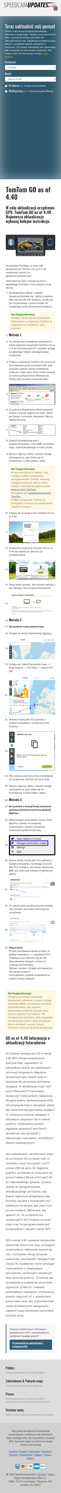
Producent (10, 62)
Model (8, 74)
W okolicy (27, 85)
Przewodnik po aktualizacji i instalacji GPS (27, 1345)
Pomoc (10, 1393)
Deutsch (46, 1451)
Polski (30, 1458)
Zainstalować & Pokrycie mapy (24, 1380)
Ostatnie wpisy (15, 1409)
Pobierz (10, 1367)
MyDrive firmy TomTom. (23, 489)
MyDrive (47, 633)
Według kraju (31, 91)
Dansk (47, 1454)
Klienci (51, 1474)
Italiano (38, 1454)
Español (13, 1451)
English (23, 1451)
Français (13, 1454)
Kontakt (42, 1474)
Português (34, 1451)
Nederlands (26, 1454)
